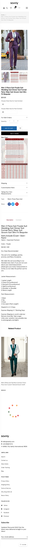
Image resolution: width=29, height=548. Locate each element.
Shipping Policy (5, 484)
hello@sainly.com (8, 442)
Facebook (6, 512)
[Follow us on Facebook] (9, 204)
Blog (2, 471)
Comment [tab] (18, 220)
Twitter (6, 505)
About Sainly (4, 464)
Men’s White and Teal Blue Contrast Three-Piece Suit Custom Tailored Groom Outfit (13, 384)
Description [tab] (10, 220)
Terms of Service (6, 488)
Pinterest (6, 516)
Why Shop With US (6, 492)
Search (3, 457)
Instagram (6, 509)
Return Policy (5, 495)
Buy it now (14, 134)
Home (3, 15)
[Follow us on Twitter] (13, 204)
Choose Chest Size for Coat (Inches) (11, 101)
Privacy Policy (5, 481)
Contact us (4, 460)
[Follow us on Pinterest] (17, 204)
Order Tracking (5, 467)
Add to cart (9, 128)
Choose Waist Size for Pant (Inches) (11, 109)
